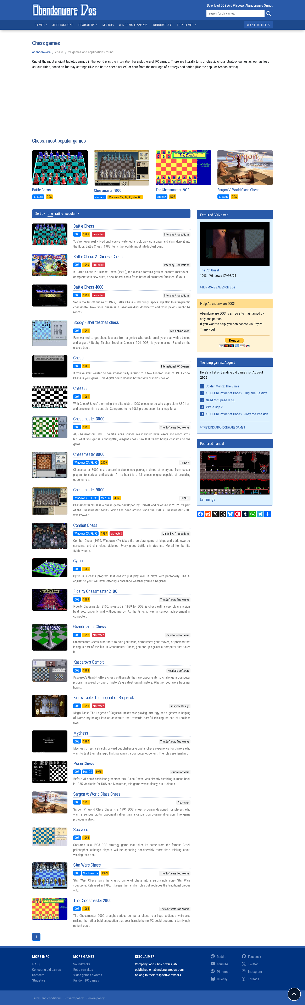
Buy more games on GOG (218, 287)
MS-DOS (108, 25)
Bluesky (222, 979)
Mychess (80, 733)
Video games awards (87, 975)
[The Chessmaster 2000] (49, 909)
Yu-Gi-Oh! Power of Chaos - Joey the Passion (237, 414)
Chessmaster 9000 (107, 190)
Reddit (221, 957)
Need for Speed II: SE (220, 400)
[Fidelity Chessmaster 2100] (49, 600)
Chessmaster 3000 (88, 418)
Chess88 (80, 388)
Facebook (254, 957)
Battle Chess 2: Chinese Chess (97, 256)
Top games (185, 25)
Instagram (255, 972)
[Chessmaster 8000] (49, 465)
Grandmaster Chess (89, 626)
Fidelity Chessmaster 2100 (95, 591)
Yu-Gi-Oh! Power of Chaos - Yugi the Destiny (236, 393)
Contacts (38, 975)
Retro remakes (83, 969)
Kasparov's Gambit (88, 662)
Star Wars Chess (87, 865)
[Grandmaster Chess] (49, 637)
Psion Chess (83, 763)
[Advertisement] (152, 99)
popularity (72, 213)
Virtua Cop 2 (214, 407)
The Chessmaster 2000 (172, 189)
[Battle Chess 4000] (49, 296)
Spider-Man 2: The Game (222, 386)
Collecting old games (46, 969)
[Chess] (49, 366)
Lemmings (207, 499)
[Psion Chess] (49, 772)
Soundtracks (81, 964)
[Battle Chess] (49, 234)
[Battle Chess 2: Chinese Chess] (49, 265)
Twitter (253, 964)
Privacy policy (74, 998)
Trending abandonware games (223, 427)
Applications (63, 25)
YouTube (222, 964)
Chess (78, 357)
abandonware (41, 52)
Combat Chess (85, 525)
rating (59, 213)
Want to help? (258, 25)
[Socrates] (49, 836)
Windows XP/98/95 (133, 25)
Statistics (38, 980)
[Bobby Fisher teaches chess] (49, 333)
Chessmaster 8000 (88, 454)
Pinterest (223, 972)
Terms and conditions (47, 998)
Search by (86, 25)
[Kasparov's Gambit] (49, 670)
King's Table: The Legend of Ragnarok (103, 697)
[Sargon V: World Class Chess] (49, 802)
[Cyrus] (49, 568)
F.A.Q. (36, 964)
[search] (269, 13)
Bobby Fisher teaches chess (96, 322)
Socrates (80, 829)
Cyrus (78, 560)
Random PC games (86, 980)
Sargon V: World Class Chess (238, 189)
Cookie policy (96, 998)
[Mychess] (49, 741)
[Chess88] (49, 397)
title (50, 213)
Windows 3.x (162, 25)
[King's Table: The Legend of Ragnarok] (49, 706)
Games (40, 25)
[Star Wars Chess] (49, 875)
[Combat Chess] (49, 536)
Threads (253, 979)
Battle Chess (41, 189)
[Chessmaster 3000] (49, 427)
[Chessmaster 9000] (49, 501)
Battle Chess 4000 (88, 287)
